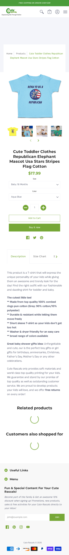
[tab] (18, 256)
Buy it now (34, 227)
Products (20, 53)
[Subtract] (25, 208)
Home (9, 53)
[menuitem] (42, 12)
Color (34, 191)
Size (34, 178)
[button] (42, 12)
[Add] (43, 208)
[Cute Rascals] (11, 11)
